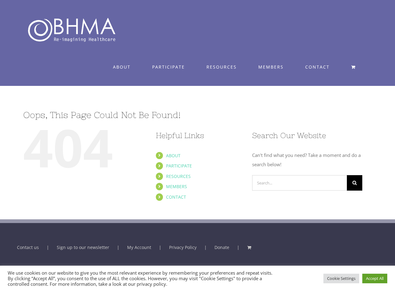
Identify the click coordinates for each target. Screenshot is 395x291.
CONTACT (176, 197)
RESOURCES (178, 176)
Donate (221, 247)
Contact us (28, 247)
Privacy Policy (183, 247)
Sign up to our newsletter (83, 247)
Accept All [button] (375, 278)
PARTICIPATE (179, 166)
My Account (139, 247)
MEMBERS (176, 186)
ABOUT (173, 155)
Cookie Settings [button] (341, 278)
